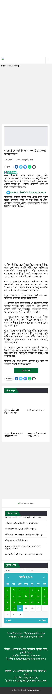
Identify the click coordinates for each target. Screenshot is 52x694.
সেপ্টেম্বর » (42, 620)
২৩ (14, 608)
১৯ (32, 602)
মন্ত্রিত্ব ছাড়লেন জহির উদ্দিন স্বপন (16, 540)
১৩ (38, 596)
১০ (20, 596)
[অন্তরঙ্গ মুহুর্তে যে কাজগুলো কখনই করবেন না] (37, 424)
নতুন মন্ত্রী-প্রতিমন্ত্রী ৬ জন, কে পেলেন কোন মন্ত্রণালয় (23, 554)
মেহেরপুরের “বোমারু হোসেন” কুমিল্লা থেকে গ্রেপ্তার (23, 517)
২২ (7, 608)
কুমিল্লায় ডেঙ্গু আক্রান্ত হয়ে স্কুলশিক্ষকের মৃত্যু (20, 529)
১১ (26, 596)
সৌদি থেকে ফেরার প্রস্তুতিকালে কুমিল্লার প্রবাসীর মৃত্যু (24, 534)
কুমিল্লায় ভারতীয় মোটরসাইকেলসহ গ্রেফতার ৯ (21, 523)
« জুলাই (8, 620)
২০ (38, 602)
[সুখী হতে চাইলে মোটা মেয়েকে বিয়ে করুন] (14, 401)
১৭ (20, 602)
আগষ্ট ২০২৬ (26, 577)
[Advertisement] (26, 28)
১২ (32, 596)
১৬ (14, 602)
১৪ (44, 596)
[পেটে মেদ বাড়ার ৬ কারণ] (37, 401)
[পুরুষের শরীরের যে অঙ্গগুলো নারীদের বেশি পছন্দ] (14, 424)
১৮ (26, 602)
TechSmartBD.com (33, 690)
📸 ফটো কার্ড (26, 370)
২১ (44, 602)
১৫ (7, 602)
